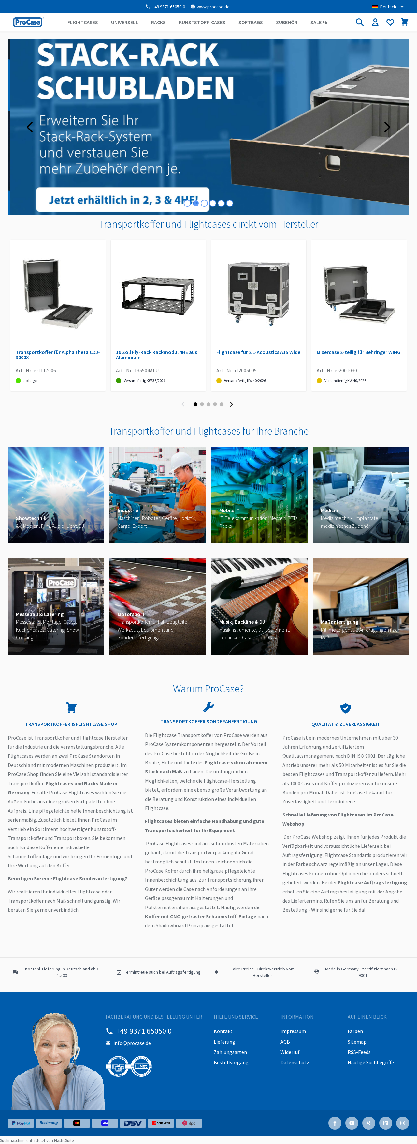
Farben (355, 1031)
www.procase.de (213, 6)
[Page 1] (195, 404)
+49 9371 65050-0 (168, 6)
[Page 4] (215, 404)
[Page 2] (202, 404)
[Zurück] (184, 404)
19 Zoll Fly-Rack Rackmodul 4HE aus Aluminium (156, 354)
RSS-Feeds (359, 1052)
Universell (124, 22)
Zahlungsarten (230, 1052)
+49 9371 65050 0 (144, 1031)
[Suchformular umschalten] (359, 22)
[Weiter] (232, 404)
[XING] (368, 1123)
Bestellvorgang (231, 1062)
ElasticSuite (64, 1140)
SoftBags (250, 22)
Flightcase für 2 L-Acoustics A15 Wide (258, 352)
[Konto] (375, 22)
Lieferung (224, 1041)
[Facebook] (334, 1123)
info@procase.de (132, 1043)
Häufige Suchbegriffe (371, 1062)
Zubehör (286, 22)
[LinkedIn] (385, 1123)
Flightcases (82, 22)
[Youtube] (351, 1123)
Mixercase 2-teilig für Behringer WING (358, 352)
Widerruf (290, 1052)
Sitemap (357, 1041)
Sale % (318, 22)
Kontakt (223, 1031)
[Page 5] (221, 404)
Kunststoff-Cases (202, 22)
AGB (285, 1041)
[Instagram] (402, 1123)
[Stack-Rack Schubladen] (208, 127)
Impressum (293, 1031)
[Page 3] (208, 404)
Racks (158, 22)
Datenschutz (294, 1062)
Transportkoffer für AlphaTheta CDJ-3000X (58, 354)
